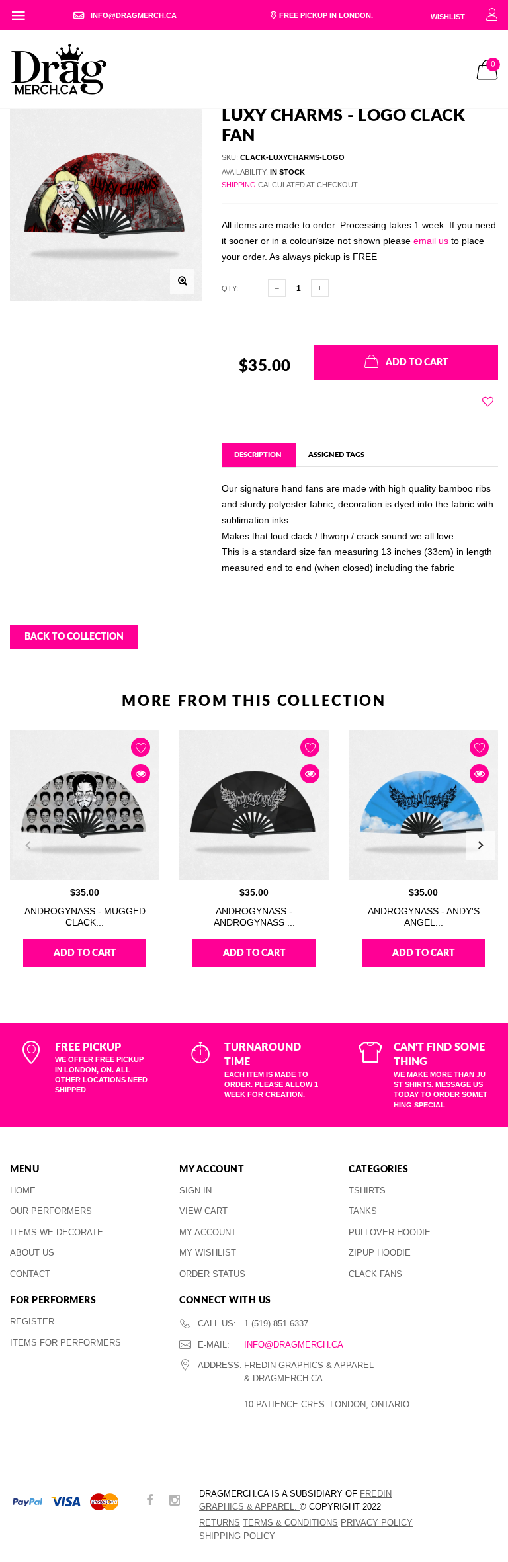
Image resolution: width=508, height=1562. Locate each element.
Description (258, 454)
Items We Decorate (56, 1232)
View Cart (203, 1211)
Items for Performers (65, 1343)
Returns (219, 1523)
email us (430, 241)
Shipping (239, 185)
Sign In (195, 1190)
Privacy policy (377, 1523)
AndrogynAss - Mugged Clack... (85, 917)
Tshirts (367, 1190)
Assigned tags (336, 454)
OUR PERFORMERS (51, 1211)
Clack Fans (375, 1274)
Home (23, 1190)
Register (32, 1321)
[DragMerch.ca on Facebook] (149, 1501)
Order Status (212, 1274)
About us (32, 1253)
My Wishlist (207, 1253)
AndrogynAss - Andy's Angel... (424, 917)
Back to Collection (74, 637)
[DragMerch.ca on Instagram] (174, 1501)
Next (480, 845)
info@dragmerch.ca (293, 1345)
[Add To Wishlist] (488, 402)
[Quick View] (140, 773)
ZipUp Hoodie (380, 1253)
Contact (30, 1274)
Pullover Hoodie (390, 1232)
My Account (207, 1232)
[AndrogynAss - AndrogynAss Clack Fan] (254, 805)
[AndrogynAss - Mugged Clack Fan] (84, 805)
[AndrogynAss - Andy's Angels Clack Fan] (423, 805)
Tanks (363, 1211)
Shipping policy (237, 1536)
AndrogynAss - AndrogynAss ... (254, 917)
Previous (27, 845)
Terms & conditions (290, 1523)
